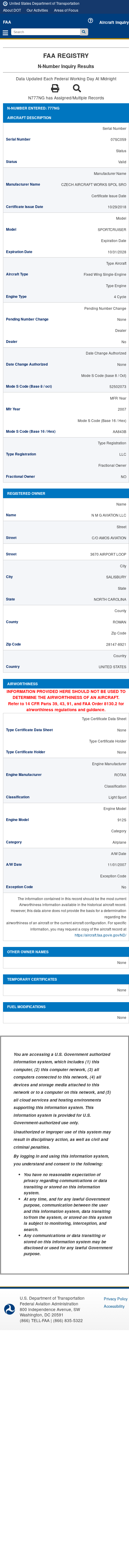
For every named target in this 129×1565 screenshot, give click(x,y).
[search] (46, 31)
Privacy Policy (116, 1298)
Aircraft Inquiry (114, 22)
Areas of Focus (66, 10)
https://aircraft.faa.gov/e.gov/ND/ (100, 934)
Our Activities (37, 10)
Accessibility (114, 1306)
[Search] (84, 32)
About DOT (12, 10)
